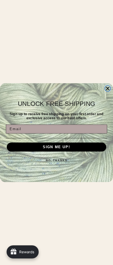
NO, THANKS (56, 160)
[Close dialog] (108, 88)
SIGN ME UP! (56, 147)
